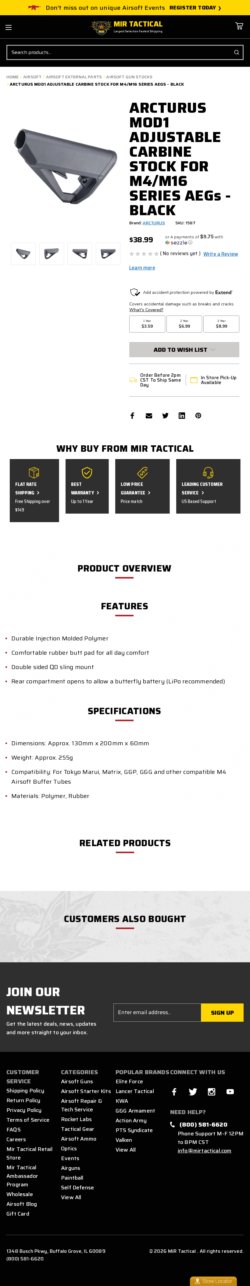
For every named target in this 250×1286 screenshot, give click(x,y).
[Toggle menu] (8, 27)
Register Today (193, 8)
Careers (16, 1139)
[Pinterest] (198, 415)
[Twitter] (165, 415)
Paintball (72, 1178)
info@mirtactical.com (205, 1150)
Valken (124, 1140)
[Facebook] (132, 415)
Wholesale (19, 1194)
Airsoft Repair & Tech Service (81, 1105)
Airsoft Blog (21, 1204)
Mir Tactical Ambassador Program (22, 1176)
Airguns (70, 1168)
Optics (69, 1148)
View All (71, 1197)
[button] (202, 239)
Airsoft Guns (77, 1081)
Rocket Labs (76, 1119)
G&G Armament (135, 1110)
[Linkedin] (182, 415)
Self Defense (77, 1187)
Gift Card (17, 1213)
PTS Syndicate (134, 1130)
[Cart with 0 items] (239, 30)
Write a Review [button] (220, 254)
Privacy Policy (24, 1110)
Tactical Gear (77, 1129)
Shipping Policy (25, 1090)
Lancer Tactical (135, 1091)
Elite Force (129, 1081)
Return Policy (23, 1100)
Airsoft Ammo (78, 1139)
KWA (122, 1101)
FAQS (13, 1129)
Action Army (131, 1120)
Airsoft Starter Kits (86, 1091)
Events (70, 1158)
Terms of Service (27, 1120)
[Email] (149, 415)
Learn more (142, 267)
